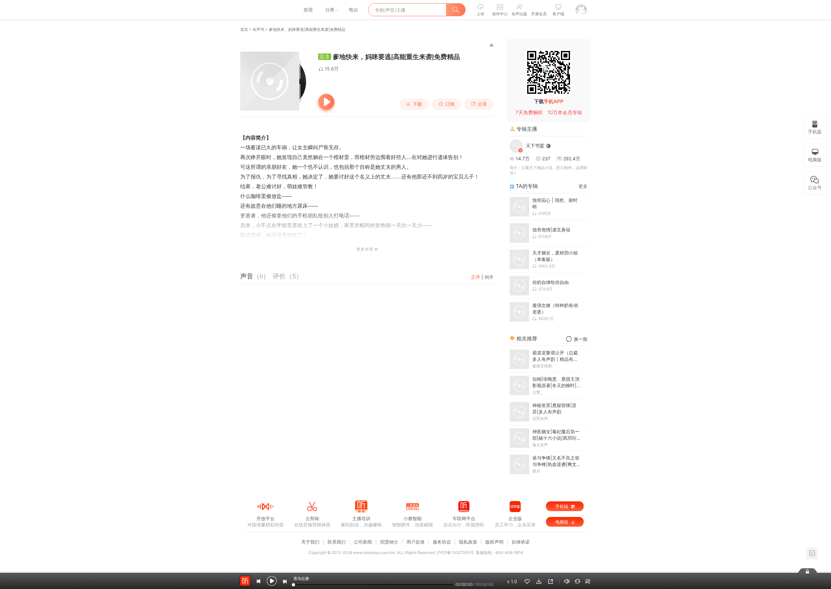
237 (546, 158)
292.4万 (571, 158)
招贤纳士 (389, 542)
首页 (244, 29)
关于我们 (310, 542)
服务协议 (442, 542)
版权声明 (494, 542)
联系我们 (337, 542)
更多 (583, 186)
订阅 (449, 104)
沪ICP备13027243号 (455, 552)
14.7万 (522, 158)
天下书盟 (535, 145)
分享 (482, 104)
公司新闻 (363, 542)
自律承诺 (521, 542)
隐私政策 (468, 542)
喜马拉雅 (265, 9)
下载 (417, 104)
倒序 (488, 277)
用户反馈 (415, 542)
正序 (475, 277)
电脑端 (562, 521)
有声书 (258, 29)
